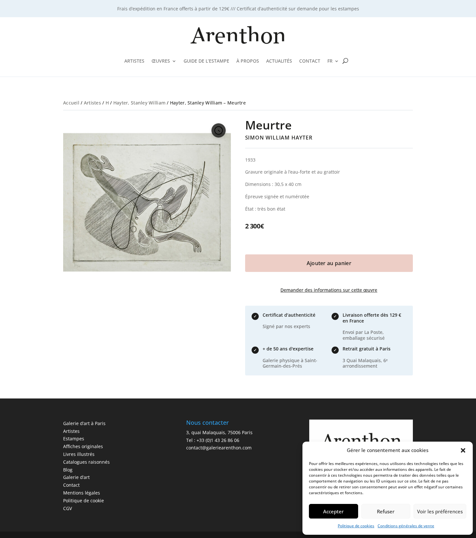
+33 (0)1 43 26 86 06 (218, 440)
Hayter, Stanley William (139, 103)
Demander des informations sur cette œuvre (328, 290)
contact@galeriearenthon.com (219, 448)
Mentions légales (81, 493)
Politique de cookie (83, 500)
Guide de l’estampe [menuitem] (206, 61)
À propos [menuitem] (247, 61)
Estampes (73, 438)
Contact (71, 485)
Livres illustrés (79, 454)
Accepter (333, 511)
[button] (463, 450)
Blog (68, 470)
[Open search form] (345, 61)
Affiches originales (83, 446)
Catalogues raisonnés (86, 462)
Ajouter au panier (329, 263)
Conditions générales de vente (406, 526)
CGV (67, 508)
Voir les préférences (440, 511)
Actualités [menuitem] (279, 61)
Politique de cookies (356, 526)
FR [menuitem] (330, 61)
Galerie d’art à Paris (84, 423)
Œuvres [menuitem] (161, 61)
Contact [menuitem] (309, 61)
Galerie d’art (76, 477)
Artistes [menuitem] (134, 61)
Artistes (92, 103)
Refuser (385, 511)
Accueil (71, 103)
